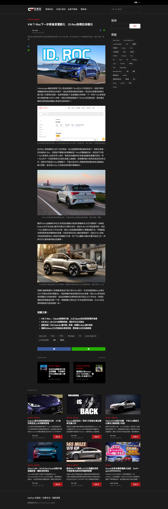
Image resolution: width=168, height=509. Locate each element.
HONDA (115, 56)
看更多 (57, 437)
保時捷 (127, 79)
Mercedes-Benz (117, 71)
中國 (130, 83)
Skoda (114, 83)
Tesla (120, 60)
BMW (124, 52)
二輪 (127, 71)
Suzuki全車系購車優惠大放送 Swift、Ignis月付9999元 (122, 469)
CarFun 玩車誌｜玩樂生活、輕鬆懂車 (44, 498)
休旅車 (132, 52)
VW (80, 336)
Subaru (115, 87)
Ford (131, 56)
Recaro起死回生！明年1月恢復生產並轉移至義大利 (83, 422)
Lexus (114, 63)
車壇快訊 (37, 418)
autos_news (42, 336)
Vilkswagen (71, 336)
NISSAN (134, 60)
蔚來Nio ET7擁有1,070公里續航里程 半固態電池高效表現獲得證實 (83, 469)
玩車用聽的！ (80, 368)
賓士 (134, 79)
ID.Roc (53, 336)
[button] (137, 2)
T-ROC (61, 336)
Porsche (122, 63)
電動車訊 (37, 19)
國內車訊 (79, 366)
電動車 (62, 340)
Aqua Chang (114, 483)
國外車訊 (30, 19)
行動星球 (115, 48)
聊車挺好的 (116, 75)
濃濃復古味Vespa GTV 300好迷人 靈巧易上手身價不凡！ (85, 373)
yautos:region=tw (90, 336)
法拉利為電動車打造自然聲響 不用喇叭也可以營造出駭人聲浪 (57, 372)
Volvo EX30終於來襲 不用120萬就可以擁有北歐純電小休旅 (122, 422)
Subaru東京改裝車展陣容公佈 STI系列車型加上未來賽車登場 (44, 422)
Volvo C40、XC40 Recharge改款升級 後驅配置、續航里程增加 (45, 469)
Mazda (125, 75)
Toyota (124, 48)
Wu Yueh (35, 30)
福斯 (54, 340)
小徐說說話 (116, 52)
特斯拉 (131, 63)
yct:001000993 (44, 340)
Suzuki (122, 83)
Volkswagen (123, 67)
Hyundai (123, 56)
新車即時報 (86, 366)
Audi (114, 67)
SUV (131, 48)
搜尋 (114, 20)
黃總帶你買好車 (117, 79)
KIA (114, 60)
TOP (127, 44)
